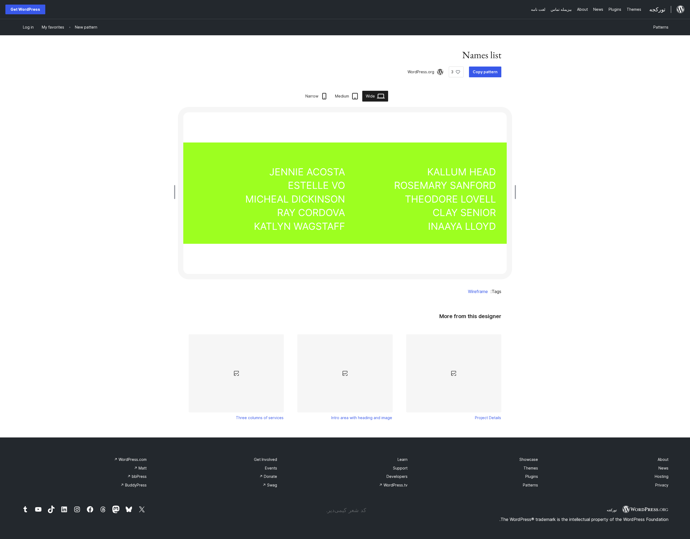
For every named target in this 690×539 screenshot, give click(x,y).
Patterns (660, 27)
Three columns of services (260, 417)
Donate (268, 476)
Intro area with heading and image (361, 417)
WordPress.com (130, 459)
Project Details (488, 417)
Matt (140, 468)
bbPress (137, 476)
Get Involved (265, 459)
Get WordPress (25, 9)
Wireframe (478, 291)
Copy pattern (485, 71)
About (663, 459)
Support (400, 468)
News (663, 468)
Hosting (661, 476)
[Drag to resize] (514, 192)
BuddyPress (133, 485)
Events (271, 468)
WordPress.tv (393, 485)
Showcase (528, 459)
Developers (397, 476)
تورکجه (612, 510)
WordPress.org (421, 71)
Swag (270, 485)
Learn (403, 459)
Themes (530, 468)
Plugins (531, 476)
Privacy (661, 485)
